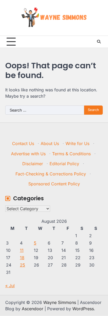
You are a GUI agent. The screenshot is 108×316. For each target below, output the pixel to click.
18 (22, 257)
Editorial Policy (64, 163)
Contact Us (23, 143)
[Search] (99, 42)
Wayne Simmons (59, 302)
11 (22, 250)
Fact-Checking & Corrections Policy (50, 173)
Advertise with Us (28, 153)
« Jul (10, 285)
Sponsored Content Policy (54, 183)
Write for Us (77, 143)
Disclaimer (32, 163)
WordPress (83, 308)
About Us (50, 143)
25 (22, 265)
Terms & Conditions (71, 153)
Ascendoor (32, 308)
